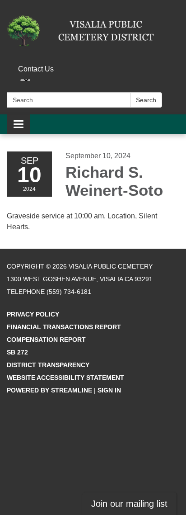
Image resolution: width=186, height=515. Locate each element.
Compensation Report (46, 339)
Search (146, 100)
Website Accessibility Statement (65, 377)
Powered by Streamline (49, 390)
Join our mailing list (129, 504)
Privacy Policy (33, 314)
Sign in (109, 390)
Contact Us (36, 69)
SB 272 (17, 352)
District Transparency (48, 365)
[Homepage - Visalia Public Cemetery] (93, 30)
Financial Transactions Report (64, 327)
